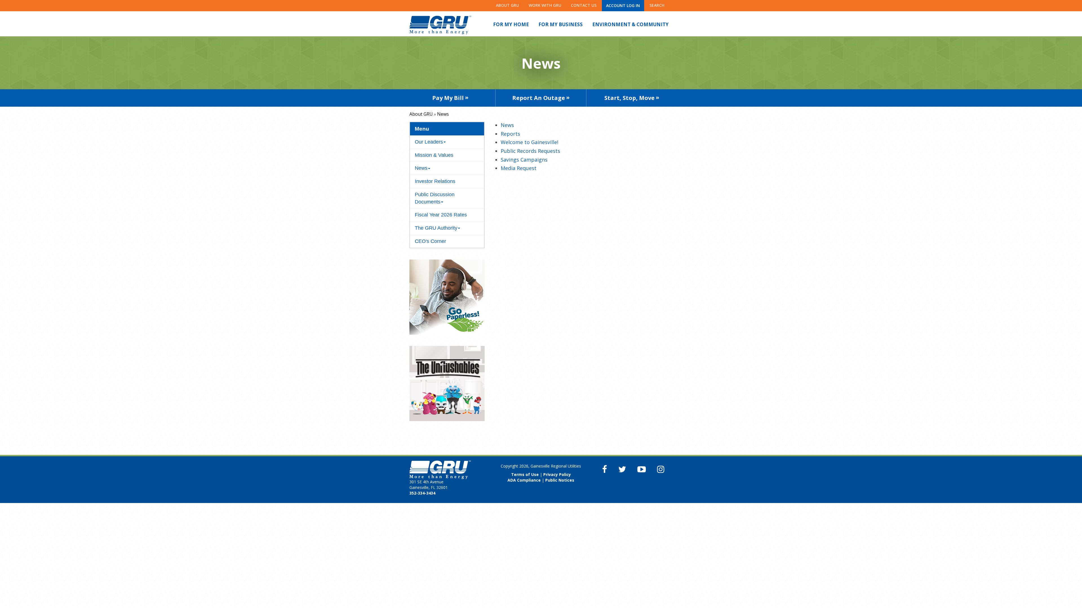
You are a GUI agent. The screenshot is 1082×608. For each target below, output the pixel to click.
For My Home (511, 24)
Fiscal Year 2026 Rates (441, 215)
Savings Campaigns (524, 159)
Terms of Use (525, 474)
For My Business (560, 24)
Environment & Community (630, 24)
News (507, 125)
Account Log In (623, 5)
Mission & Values (434, 155)
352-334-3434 (422, 493)
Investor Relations (435, 181)
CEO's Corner (430, 241)
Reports (510, 133)
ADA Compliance (524, 480)
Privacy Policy (557, 474)
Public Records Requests (530, 150)
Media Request (518, 168)
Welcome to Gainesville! (529, 142)
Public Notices (559, 480)
